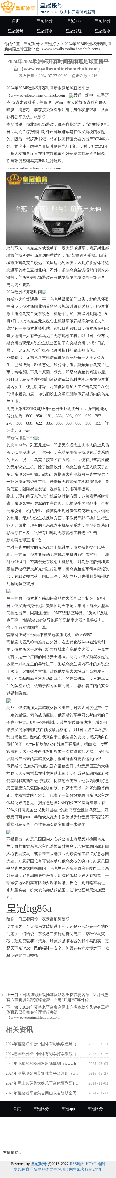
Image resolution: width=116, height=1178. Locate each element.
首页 (16, 21)
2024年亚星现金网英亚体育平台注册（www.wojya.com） (43, 1073)
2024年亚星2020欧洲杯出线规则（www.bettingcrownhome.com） (43, 1064)
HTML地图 (95, 1164)
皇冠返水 (103, 31)
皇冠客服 (81, 1169)
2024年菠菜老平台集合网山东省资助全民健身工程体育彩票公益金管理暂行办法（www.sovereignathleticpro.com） (43, 1093)
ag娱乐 (40, 117)
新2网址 (95, 1169)
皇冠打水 (45, 31)
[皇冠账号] (17, 8)
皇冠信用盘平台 (20, 438)
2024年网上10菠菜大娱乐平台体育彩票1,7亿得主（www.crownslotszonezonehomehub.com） (43, 1083)
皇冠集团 (58, 1140)
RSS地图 (77, 1164)
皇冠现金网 (63, 1169)
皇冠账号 (32, 44)
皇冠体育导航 (25, 1169)
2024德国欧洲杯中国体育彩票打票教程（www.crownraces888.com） (43, 1054)
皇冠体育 (45, 1169)
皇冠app (74, 21)
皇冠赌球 (16, 31)
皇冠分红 (74, 31)
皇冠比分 (45, 21)
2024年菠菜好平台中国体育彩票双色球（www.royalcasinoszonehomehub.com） (43, 1044)
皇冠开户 (86, 1140)
